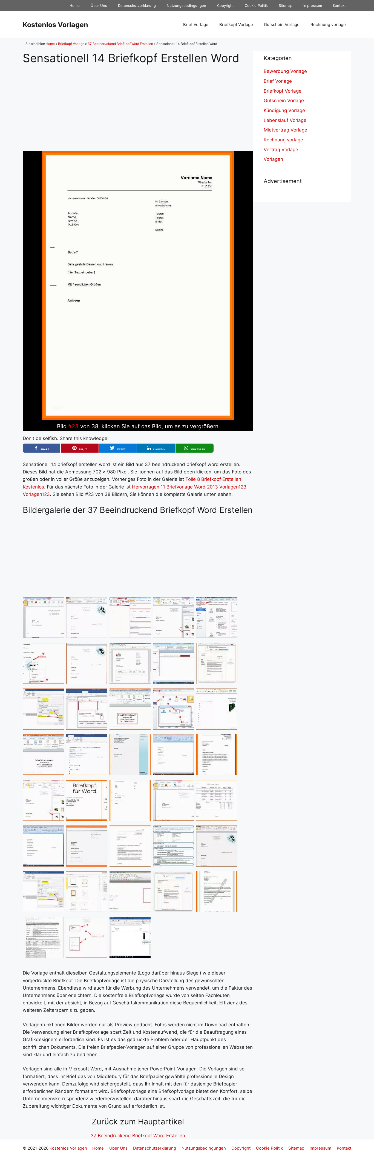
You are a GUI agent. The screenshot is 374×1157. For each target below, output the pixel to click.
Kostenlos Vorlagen (55, 25)
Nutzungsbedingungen (186, 5)
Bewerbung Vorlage (285, 71)
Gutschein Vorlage (282, 24)
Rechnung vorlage (328, 24)
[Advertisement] (138, 103)
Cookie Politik (256, 5)
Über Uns (99, 5)
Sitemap (285, 5)
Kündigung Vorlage (284, 110)
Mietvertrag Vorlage (285, 130)
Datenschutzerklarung (137, 5)
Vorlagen (273, 159)
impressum (312, 5)
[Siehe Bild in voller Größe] (138, 418)
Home (75, 5)
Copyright (225, 5)
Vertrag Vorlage (281, 149)
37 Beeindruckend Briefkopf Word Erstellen (120, 44)
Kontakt (339, 5)
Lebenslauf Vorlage (285, 120)
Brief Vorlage (195, 24)
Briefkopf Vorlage (236, 24)
